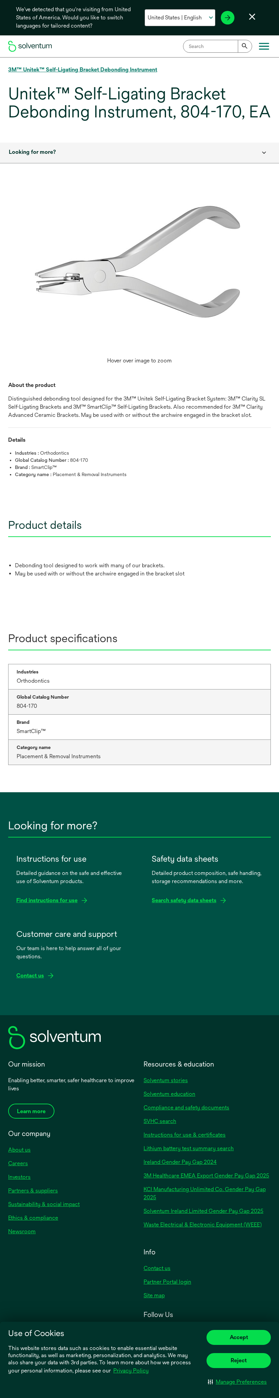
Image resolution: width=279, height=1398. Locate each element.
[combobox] (217, 46)
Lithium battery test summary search (189, 1148)
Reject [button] (239, 1360)
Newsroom (22, 1231)
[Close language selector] (252, 16)
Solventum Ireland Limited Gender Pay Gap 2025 (203, 1211)
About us (19, 1150)
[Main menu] (264, 46)
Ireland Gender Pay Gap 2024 (180, 1162)
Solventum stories (166, 1080)
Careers (18, 1163)
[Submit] (245, 46)
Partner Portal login (167, 1282)
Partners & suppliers (33, 1190)
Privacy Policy (131, 1370)
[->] (227, 18)
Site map (154, 1295)
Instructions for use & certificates (185, 1135)
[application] (139, 272)
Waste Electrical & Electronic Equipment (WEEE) (203, 1224)
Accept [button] (239, 1337)
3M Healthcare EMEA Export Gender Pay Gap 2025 (206, 1175)
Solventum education (169, 1094)
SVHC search (160, 1121)
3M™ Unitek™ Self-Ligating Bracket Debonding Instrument (82, 69)
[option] (139, 279)
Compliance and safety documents (186, 1107)
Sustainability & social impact (44, 1204)
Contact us (157, 1268)
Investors (19, 1177)
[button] (237, 1381)
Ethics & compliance (33, 1218)
